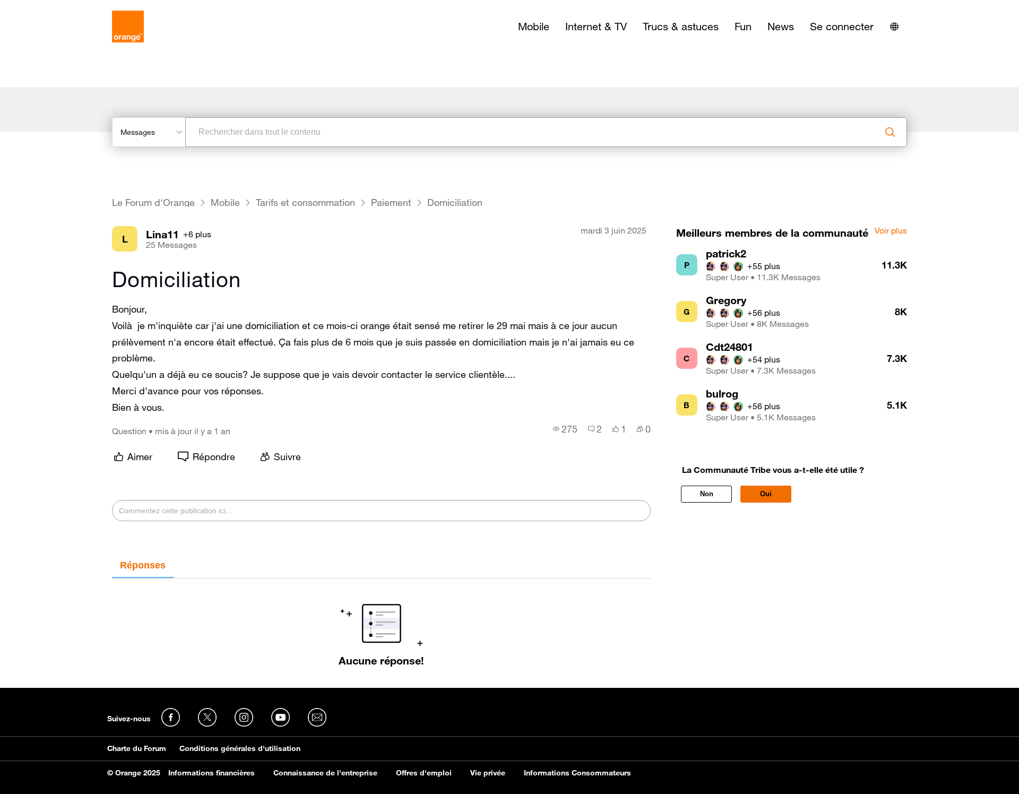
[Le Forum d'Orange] (128, 26)
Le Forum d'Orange (153, 202)
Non (706, 494)
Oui (766, 494)
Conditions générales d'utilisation (239, 748)
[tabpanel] (381, 623)
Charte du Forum (136, 748)
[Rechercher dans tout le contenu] (890, 132)
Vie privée (487, 773)
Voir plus (891, 231)
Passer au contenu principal (56, 8)
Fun (743, 26)
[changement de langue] (894, 26)
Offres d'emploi (424, 773)
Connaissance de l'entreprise (325, 773)
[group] (565, 429)
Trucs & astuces (681, 26)
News (780, 26)
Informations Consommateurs (577, 773)
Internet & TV (596, 26)
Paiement (391, 202)
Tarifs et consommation (305, 202)
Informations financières (211, 773)
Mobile (533, 26)
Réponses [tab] (143, 565)
